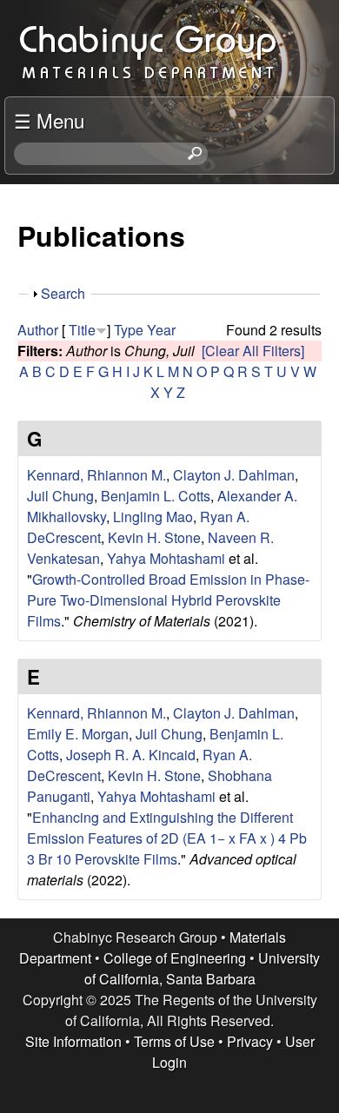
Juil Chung (60, 496)
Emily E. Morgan (78, 734)
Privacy (250, 1041)
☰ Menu (49, 120)
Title (82, 330)
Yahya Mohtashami (166, 558)
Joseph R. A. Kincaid (131, 755)
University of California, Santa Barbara (202, 968)
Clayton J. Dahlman (234, 475)
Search (63, 293)
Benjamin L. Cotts (155, 496)
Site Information (73, 1041)
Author (37, 330)
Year (161, 330)
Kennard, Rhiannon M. (96, 475)
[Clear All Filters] (253, 351)
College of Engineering (174, 958)
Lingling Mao (153, 517)
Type (128, 330)
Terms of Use (174, 1041)
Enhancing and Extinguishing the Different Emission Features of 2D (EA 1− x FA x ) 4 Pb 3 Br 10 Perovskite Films (167, 838)
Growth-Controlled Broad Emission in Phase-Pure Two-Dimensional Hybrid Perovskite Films (168, 600)
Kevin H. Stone (154, 537)
